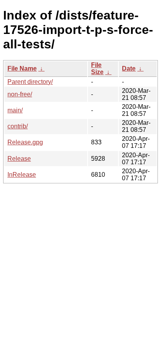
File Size (97, 68)
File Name (22, 68)
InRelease (21, 174)
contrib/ (17, 126)
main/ (15, 110)
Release (19, 158)
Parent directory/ (30, 81)
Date (129, 68)
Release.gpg (25, 142)
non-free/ (19, 94)
